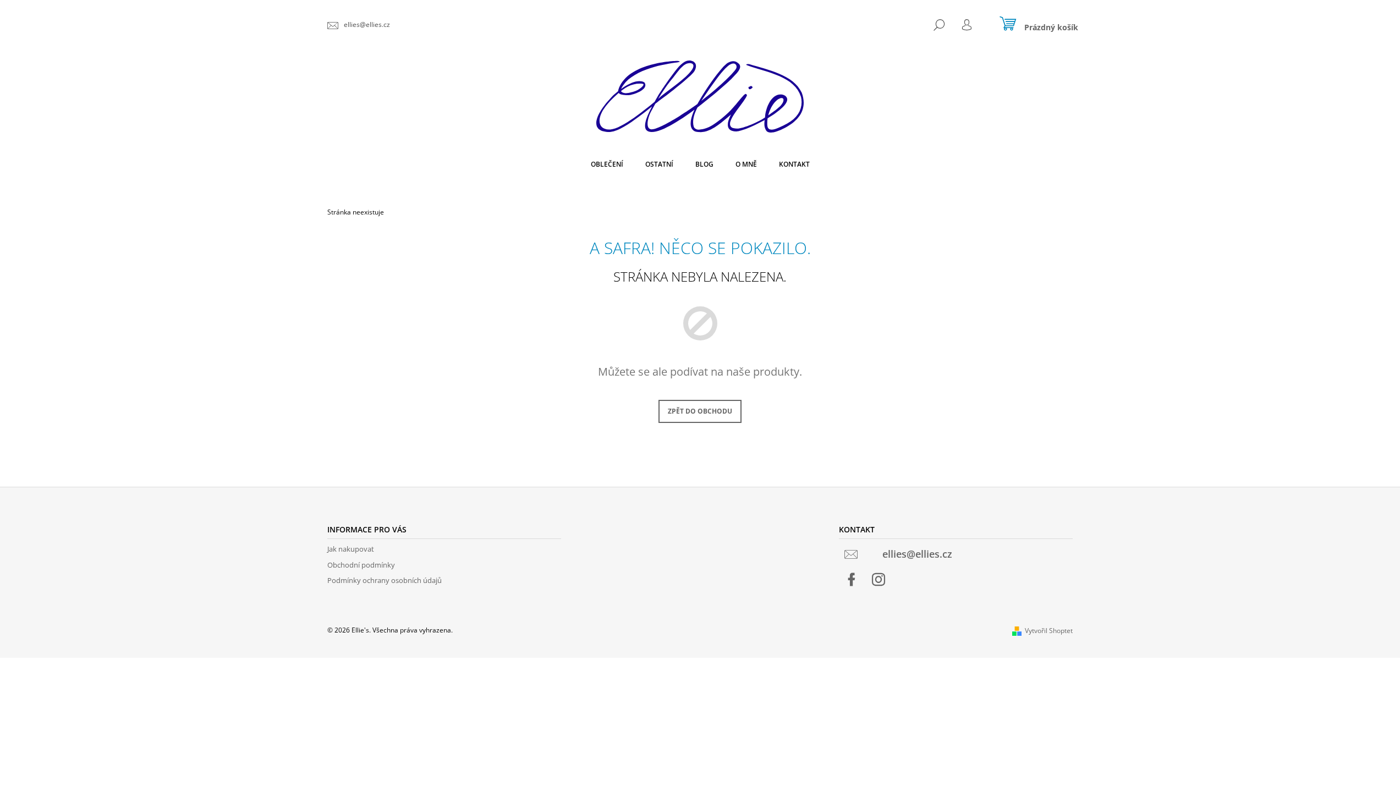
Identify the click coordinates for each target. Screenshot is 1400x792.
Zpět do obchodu (700, 411)
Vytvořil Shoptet (1049, 630)
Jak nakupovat (350, 549)
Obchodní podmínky (361, 565)
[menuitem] (607, 164)
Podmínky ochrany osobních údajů (384, 580)
